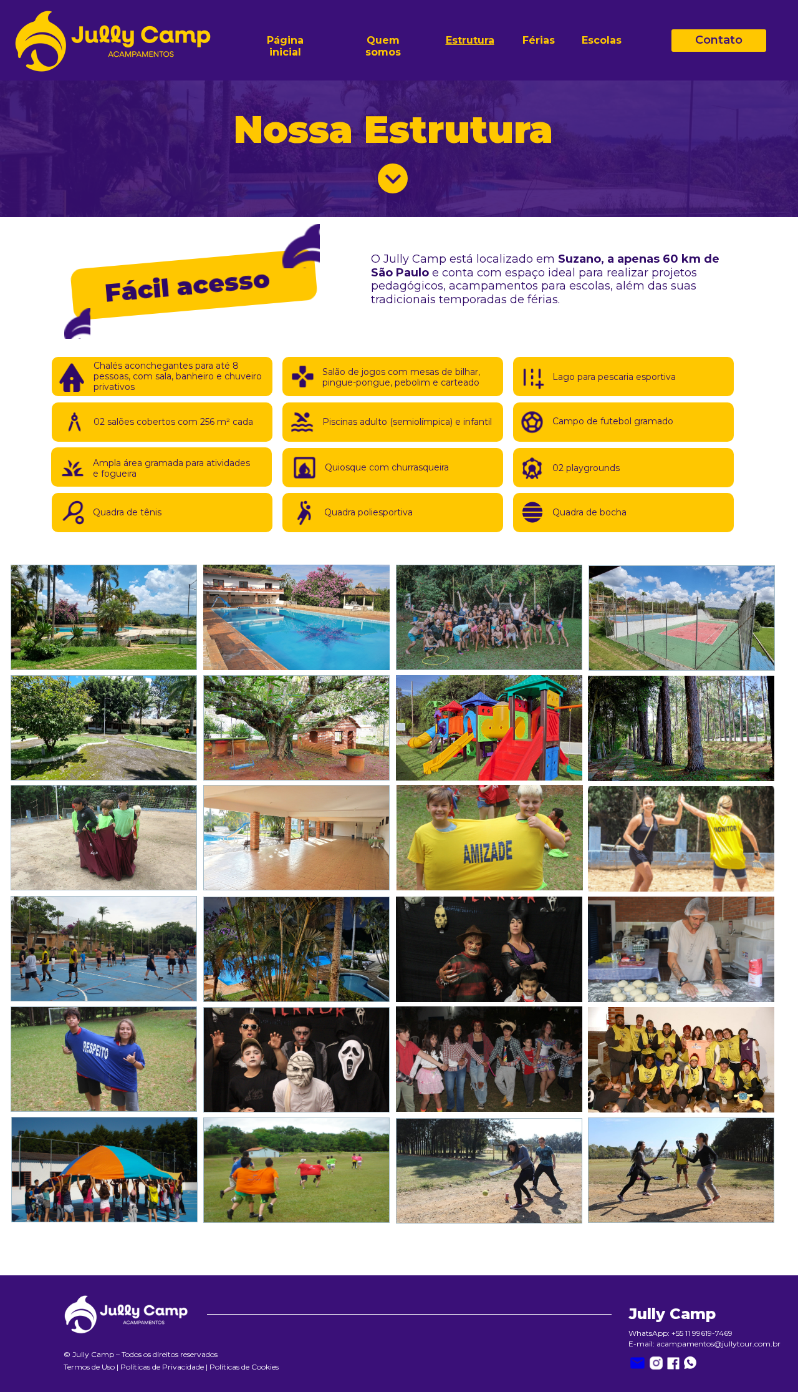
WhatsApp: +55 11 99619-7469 (680, 1333)
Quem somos (383, 46)
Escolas (602, 40)
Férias (538, 40)
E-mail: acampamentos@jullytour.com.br (704, 1343)
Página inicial (286, 46)
